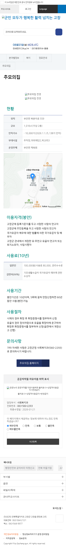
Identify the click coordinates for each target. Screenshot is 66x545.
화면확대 (29, 84)
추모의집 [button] (6, 66)
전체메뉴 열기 (61, 19)
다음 (60, 462)
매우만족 (14, 426)
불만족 (51, 426)
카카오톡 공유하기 (24, 84)
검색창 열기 (62, 9)
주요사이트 (9, 10)
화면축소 (35, 84)
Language (48, 10)
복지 (28, 58)
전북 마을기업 (45, 468)
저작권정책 (10, 538)
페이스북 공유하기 (12, 84)
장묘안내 (43, 58)
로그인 (28, 9)
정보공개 (22, 538)
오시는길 (57, 508)
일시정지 (57, 462)
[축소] (58, 180)
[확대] (58, 175)
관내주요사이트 (9, 496)
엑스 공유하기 (18, 84)
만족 (27, 426)
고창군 (14, 508)
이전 (54, 462)
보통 (39, 426)
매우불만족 (15, 429)
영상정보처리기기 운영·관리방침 (35, 534)
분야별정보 (14, 58)
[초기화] (58, 186)
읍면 (4, 483)
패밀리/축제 (7, 490)
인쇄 (6, 84)
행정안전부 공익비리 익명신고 (19, 468)
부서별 (5, 476)
